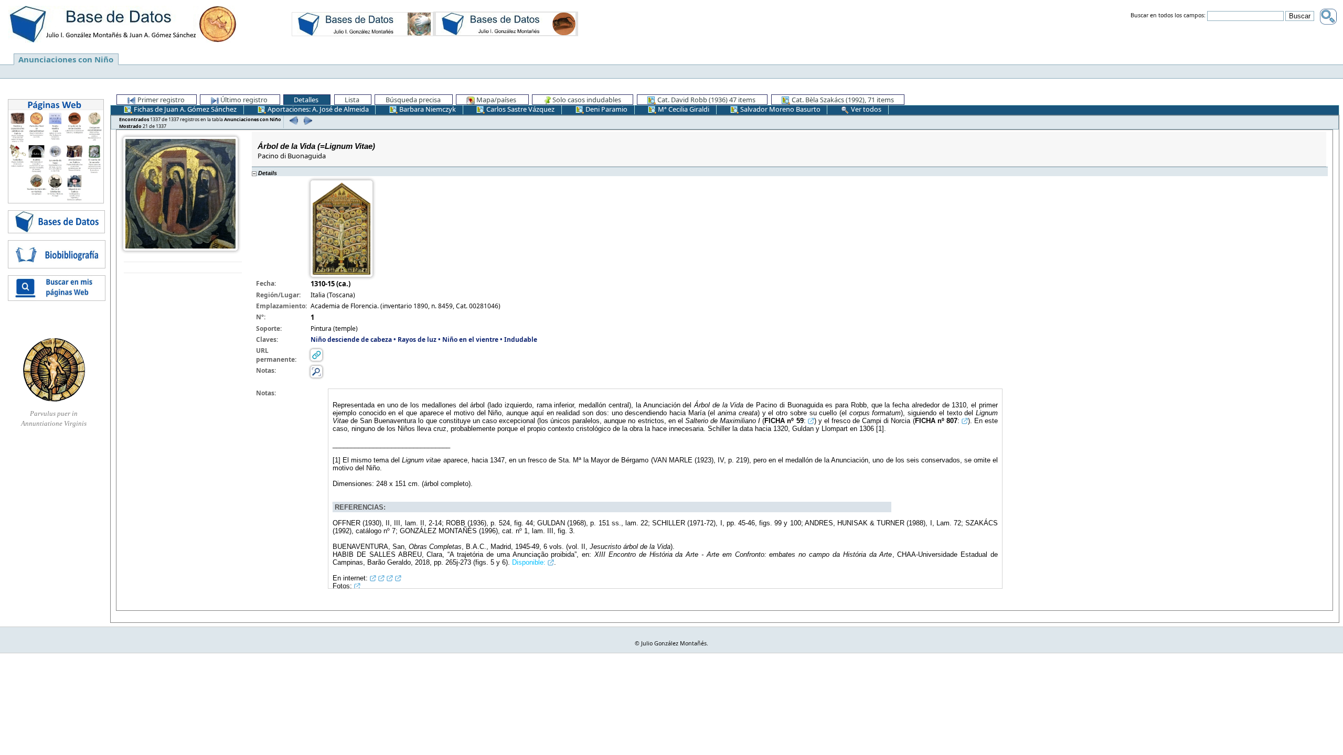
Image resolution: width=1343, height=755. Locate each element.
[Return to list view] (183, 267)
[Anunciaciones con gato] (505, 23)
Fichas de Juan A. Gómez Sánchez (184, 109)
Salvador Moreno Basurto (779, 109)
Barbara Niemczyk (427, 109)
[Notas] (316, 370)
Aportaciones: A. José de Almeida (317, 109)
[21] (306, 120)
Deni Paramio (605, 109)
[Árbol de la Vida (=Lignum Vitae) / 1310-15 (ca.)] (180, 193)
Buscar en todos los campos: (1168, 15)
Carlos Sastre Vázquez (520, 109)
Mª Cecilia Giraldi (682, 109)
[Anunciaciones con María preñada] (362, 23)
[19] (292, 120)
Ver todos (865, 109)
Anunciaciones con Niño (65, 59)
